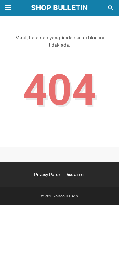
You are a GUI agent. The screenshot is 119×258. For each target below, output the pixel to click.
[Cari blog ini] (110, 8)
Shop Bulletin (59, 7)
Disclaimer (75, 174)
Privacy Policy (47, 174)
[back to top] (107, 244)
